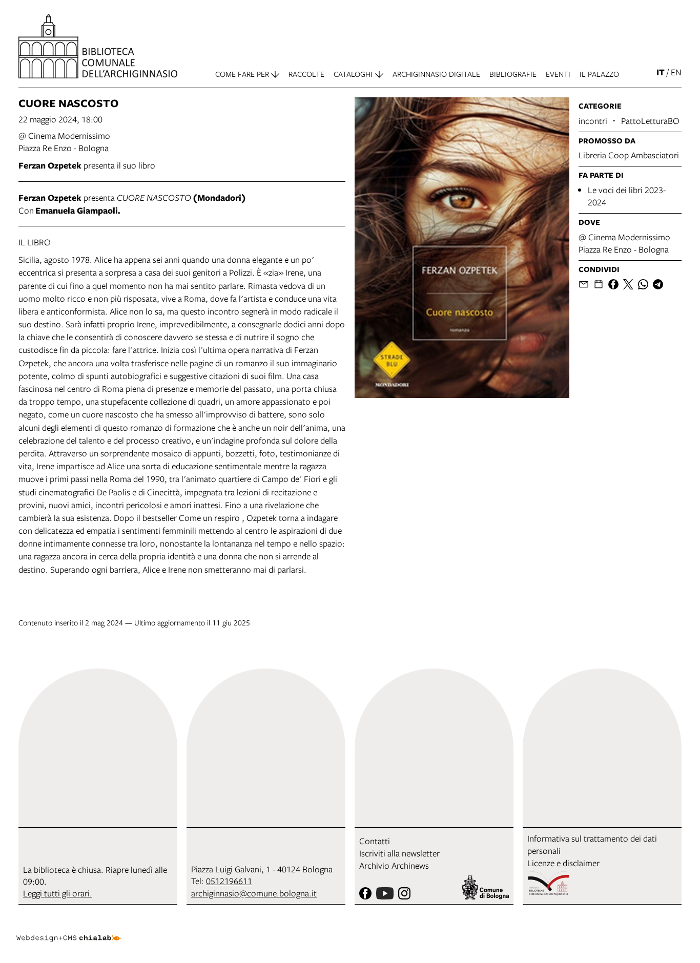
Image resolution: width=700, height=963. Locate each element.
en (676, 72)
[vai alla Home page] (97, 46)
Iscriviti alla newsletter (399, 853)
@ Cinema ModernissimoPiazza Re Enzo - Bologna (64, 142)
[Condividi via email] (584, 284)
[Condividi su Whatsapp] (643, 284)
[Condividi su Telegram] (658, 284)
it (660, 72)
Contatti (374, 841)
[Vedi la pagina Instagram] (404, 893)
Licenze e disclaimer (563, 863)
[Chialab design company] (68, 929)
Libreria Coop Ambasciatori (629, 155)
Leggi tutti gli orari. (57, 893)
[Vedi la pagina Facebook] (365, 893)
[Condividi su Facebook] (613, 284)
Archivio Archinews (394, 865)
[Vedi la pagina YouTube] (385, 893)
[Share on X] (628, 284)
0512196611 (229, 881)
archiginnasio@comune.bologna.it (254, 893)
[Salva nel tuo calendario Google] (598, 284)
